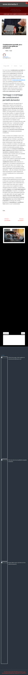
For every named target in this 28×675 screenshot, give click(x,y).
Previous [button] (6, 333)
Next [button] (23, 333)
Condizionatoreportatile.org (18, 80)
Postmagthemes (22, 673)
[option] (14, 280)
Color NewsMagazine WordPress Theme (13, 672)
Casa (4, 210)
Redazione (6, 56)
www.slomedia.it (10, 4)
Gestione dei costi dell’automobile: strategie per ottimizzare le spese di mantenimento (14, 323)
